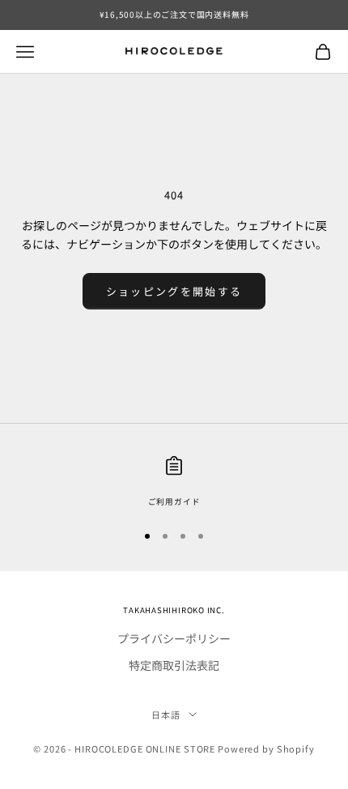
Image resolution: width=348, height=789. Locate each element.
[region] (174, 482)
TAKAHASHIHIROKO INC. (173, 610)
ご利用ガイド (174, 501)
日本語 (165, 714)
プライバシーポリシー (174, 638)
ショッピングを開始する (174, 291)
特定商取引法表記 (174, 665)
